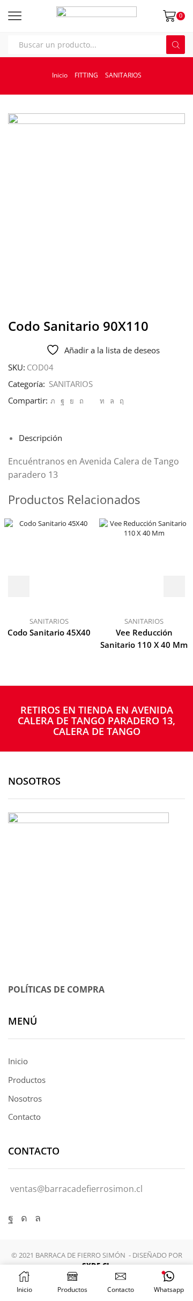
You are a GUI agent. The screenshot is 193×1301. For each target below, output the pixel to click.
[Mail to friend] (91, 401)
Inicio (60, 75)
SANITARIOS (123, 75)
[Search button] (175, 44)
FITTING (86, 75)
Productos (27, 1079)
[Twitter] (53, 401)
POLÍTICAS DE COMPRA (56, 989)
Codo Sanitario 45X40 (49, 632)
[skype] (120, 401)
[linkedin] (102, 401)
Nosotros (25, 1098)
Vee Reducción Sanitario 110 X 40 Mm (144, 638)
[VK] (72, 401)
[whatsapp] (112, 401)
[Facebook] (62, 401)
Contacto (24, 1116)
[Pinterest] (81, 401)
